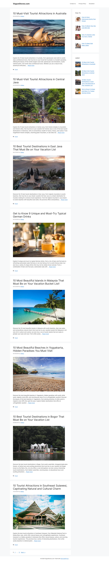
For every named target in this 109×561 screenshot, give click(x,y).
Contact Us (73, 3)
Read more (31, 65)
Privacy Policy (82, 3)
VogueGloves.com (21, 4)
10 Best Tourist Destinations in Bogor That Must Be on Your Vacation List (38, 418)
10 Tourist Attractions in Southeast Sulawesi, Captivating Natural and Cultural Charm (40, 487)
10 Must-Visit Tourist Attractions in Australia (39, 13)
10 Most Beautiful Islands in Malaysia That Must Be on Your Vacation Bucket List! (38, 282)
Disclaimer (92, 3)
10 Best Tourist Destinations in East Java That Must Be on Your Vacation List (37, 148)
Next (23, 552)
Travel (16, 69)
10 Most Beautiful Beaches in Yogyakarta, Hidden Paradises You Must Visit (38, 349)
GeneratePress (65, 558)
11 (19, 552)
